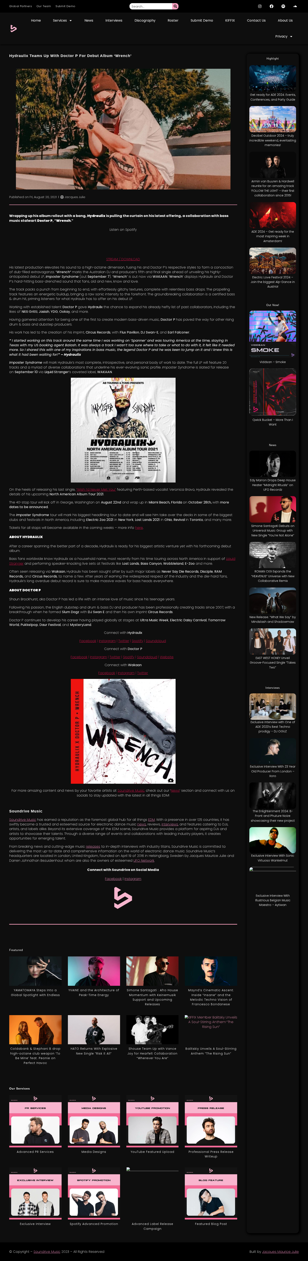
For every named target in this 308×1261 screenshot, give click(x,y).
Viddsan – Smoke (273, 362)
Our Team (43, 6)
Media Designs (94, 1152)
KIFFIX (230, 20)
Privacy (281, 36)
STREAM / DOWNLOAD (123, 259)
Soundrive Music (131, 790)
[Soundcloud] (295, 6)
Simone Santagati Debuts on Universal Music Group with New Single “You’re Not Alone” (272, 530)
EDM (151, 819)
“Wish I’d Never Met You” (96, 489)
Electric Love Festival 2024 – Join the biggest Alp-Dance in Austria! (273, 282)
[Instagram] (260, 6)
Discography (145, 20)
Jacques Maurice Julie (280, 1251)
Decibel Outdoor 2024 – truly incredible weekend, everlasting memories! (272, 140)
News (88, 20)
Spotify (137, 640)
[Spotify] (283, 6)
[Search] (175, 6)
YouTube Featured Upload (152, 1152)
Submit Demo (65, 6)
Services (60, 20)
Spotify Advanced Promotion (94, 1224)
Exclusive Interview (35, 1224)
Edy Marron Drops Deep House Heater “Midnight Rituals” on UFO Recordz (273, 485)
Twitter (123, 640)
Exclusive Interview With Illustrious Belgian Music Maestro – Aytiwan (272, 900)
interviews (170, 824)
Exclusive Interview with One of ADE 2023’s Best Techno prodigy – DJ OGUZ (273, 727)
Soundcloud (156, 640)
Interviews (113, 20)
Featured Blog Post (211, 1224)
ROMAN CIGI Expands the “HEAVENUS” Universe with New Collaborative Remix (272, 576)
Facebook (87, 640)
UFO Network (143, 860)
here (139, 527)
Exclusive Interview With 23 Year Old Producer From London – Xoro (272, 771)
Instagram (107, 640)
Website (166, 657)
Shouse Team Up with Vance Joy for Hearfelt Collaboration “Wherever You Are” (152, 1053)
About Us (285, 20)
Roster (173, 20)
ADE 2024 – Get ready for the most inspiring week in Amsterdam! (272, 236)
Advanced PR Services (35, 1152)
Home (36, 20)
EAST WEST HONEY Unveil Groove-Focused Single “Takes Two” (273, 662)
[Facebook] (271, 6)
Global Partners (20, 6)
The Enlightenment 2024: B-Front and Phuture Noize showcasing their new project (273, 816)
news (141, 824)
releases (93, 846)
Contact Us (256, 20)
